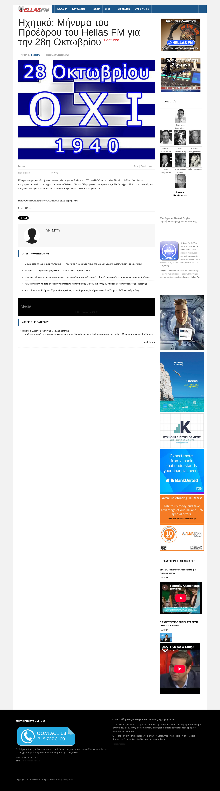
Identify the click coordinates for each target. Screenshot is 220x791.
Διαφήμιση (124, 8)
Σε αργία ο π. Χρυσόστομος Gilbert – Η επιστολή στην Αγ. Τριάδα (58, 270)
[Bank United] (182, 471)
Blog (108, 8)
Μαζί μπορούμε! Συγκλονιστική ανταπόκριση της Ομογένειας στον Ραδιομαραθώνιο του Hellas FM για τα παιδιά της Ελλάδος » (89, 334)
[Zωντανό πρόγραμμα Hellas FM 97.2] (181, 34)
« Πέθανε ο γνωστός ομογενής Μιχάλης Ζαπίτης (44, 330)
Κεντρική (62, 8)
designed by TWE (65, 780)
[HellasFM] (35, 9)
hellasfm (35, 55)
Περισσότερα (118, 744)
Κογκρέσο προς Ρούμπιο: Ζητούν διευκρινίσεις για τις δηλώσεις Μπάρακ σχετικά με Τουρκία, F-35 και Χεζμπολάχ (82, 290)
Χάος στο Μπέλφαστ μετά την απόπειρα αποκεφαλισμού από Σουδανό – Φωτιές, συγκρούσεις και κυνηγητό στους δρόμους (87, 277)
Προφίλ (96, 8)
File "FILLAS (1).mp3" (86, 312)
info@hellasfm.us (31, 760)
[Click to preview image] (86, 110)
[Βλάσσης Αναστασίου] (166, 137)
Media (151, 166)
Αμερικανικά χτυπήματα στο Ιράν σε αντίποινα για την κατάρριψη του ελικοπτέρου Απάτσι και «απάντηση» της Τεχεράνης (86, 283)
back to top (149, 342)
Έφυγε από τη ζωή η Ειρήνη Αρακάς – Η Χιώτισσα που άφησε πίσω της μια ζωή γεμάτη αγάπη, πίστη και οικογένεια (83, 264)
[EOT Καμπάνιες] (182, 381)
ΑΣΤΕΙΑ (164, 577)
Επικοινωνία (142, 8)
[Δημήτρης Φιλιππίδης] (180, 116)
